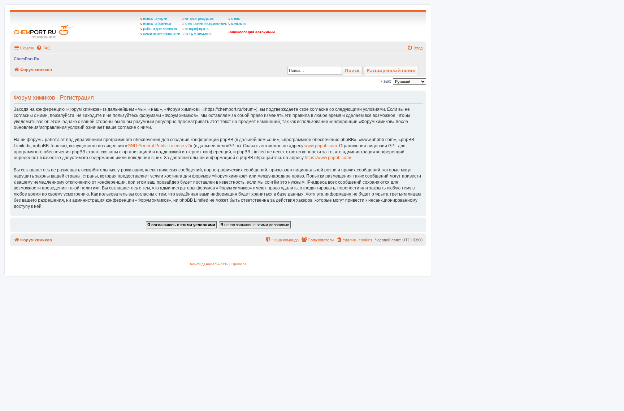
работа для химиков (160, 28)
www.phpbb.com (320, 145)
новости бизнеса (157, 23)
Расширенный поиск (391, 70)
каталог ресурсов (199, 18)
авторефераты (197, 28)
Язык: (386, 81)
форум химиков (198, 33)
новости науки (155, 18)
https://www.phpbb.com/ (328, 157)
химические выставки (161, 33)
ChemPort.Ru (26, 59)
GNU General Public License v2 (158, 145)
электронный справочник (206, 23)
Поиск (352, 70)
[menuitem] (43, 48)
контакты (238, 23)
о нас (235, 18)
